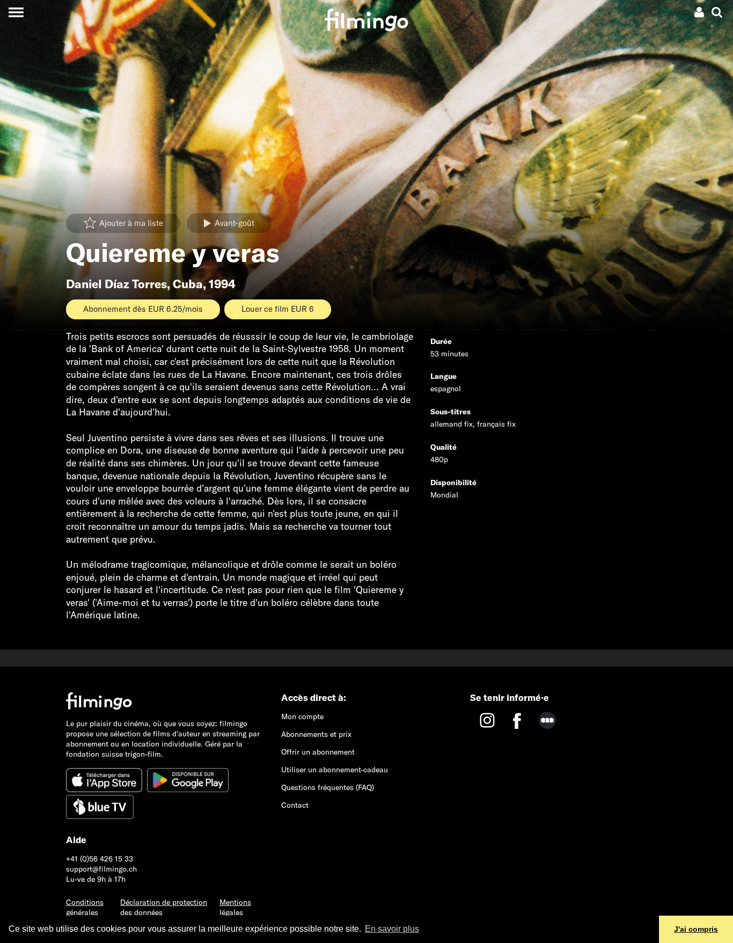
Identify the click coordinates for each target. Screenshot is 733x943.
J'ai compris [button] (696, 929)
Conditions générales (85, 907)
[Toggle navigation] (16, 12)
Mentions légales (235, 907)
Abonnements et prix (316, 734)
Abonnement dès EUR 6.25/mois (143, 309)
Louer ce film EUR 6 (277, 309)
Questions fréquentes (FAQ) (327, 787)
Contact (295, 805)
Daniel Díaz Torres (116, 283)
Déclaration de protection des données (163, 907)
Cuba (188, 283)
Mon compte (302, 716)
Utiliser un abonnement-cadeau (334, 769)
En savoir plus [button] (392, 928)
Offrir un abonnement (318, 752)
